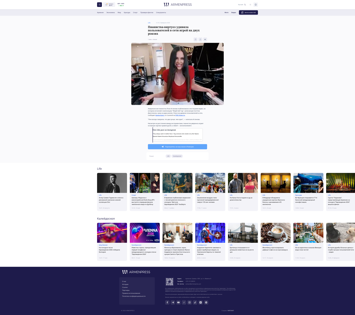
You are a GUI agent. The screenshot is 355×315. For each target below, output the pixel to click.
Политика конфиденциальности (134, 296)
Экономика (110, 12)
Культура (127, 12)
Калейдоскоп (177, 156)
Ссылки (125, 287)
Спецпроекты (161, 12)
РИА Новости (180, 115)
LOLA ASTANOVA (168, 139)
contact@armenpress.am (193, 284)
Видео (233, 12)
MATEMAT (231, 310)
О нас (124, 281)
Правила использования (131, 293)
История (125, 284)
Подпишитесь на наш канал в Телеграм (179, 147)
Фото (226, 12)
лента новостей (250, 12)
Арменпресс (159, 115)
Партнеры (126, 290)
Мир (119, 12)
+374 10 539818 (190, 281)
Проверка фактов (146, 12)
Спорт (135, 12)
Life (168, 156)
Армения (100, 12)
